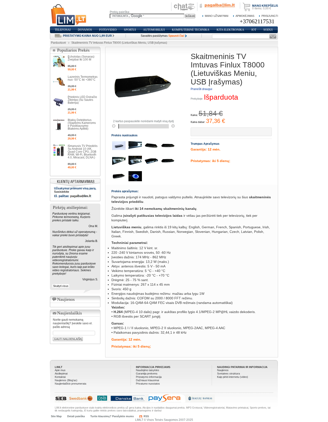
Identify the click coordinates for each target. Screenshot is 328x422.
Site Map (56, 416)
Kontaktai (60, 376)
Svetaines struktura (228, 373)
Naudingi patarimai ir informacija (242, 367)
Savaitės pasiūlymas (162, 35)
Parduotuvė (58, 42)
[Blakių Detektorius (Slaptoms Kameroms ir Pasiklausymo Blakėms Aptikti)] (59, 125)
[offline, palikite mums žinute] (184, 4)
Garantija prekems (147, 373)
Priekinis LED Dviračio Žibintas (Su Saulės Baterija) (82, 99)
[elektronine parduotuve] (69, 15)
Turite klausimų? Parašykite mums (112, 416)
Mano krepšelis (265, 5)
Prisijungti (269, 15)
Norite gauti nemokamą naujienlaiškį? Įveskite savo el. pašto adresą (72, 323)
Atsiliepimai (61, 373)
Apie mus (60, 370)
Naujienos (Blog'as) (66, 380)
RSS (146, 416)
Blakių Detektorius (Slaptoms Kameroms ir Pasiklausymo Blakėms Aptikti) (82, 124)
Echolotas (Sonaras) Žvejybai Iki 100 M (81, 58)
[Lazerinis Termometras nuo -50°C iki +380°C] (59, 81)
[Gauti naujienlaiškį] (272, 36)
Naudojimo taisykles (147, 370)
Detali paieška (76, 416)
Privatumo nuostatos (148, 383)
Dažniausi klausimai (147, 380)
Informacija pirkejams (153, 367)
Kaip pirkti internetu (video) (232, 376)
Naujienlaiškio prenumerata (70, 383)
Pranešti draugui (201, 89)
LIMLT (58, 367)
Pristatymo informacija (149, 376)
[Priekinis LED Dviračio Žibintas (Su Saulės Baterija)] (59, 102)
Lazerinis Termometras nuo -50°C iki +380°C (82, 78)
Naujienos (223, 370)
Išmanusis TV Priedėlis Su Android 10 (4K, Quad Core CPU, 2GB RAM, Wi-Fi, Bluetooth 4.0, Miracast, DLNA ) (82, 151)
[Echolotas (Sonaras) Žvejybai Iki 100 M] (59, 61)
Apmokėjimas (245, 15)
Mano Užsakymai (216, 15)
